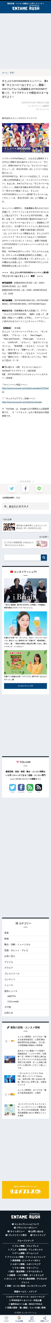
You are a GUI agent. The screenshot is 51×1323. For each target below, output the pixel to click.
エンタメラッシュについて (27, 1224)
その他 (7, 1007)
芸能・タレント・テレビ (16, 950)
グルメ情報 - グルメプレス (26, 1246)
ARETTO (11, 996)
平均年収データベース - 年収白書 (26, 1300)
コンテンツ (9, 979)
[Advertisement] (25, 41)
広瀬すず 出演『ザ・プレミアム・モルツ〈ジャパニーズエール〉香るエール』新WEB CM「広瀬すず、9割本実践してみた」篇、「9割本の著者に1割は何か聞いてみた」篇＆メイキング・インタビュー (25, 642)
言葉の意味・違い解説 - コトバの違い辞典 (26, 1308)
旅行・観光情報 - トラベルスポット (26, 1271)
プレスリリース (12, 973)
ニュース (8, 985)
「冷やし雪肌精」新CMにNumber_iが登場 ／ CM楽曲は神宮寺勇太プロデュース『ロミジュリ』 (24, 606)
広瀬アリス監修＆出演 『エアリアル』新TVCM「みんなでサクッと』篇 (25, 678)
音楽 (18, 498)
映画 (6, 939)
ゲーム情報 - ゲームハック (26, 1253)
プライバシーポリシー (27, 1228)
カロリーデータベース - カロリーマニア (26, 1297)
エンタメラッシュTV (25, 686)
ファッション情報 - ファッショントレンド (26, 1257)
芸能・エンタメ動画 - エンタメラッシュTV (26, 1286)
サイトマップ (39, 1235)
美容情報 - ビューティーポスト (26, 1260)
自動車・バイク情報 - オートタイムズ (26, 1275)
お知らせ (8, 1013)
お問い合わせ (37, 1231)
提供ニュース (10, 991)
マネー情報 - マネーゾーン (26, 1268)
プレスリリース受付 (17, 1235)
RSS (38, 792)
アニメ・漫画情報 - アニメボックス (26, 1250)
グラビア (8, 968)
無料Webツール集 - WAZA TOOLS (26, 1304)
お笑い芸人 (9, 956)
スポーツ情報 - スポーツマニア (26, 1264)
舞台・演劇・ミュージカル (17, 944)
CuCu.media (13, 1001)
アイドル (8, 962)
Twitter (12, 792)
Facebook (21, 792)
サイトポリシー (17, 1231)
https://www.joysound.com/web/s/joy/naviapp (22, 402)
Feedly (30, 792)
